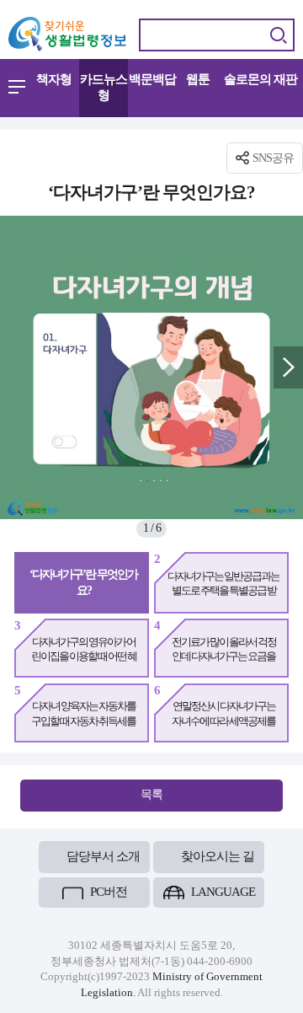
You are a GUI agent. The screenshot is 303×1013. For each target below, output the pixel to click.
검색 (278, 35)
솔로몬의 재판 (260, 79)
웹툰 (198, 79)
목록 (151, 794)
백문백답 (152, 79)
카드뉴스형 (103, 87)
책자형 (54, 79)
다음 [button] (288, 367)
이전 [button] (14, 367)
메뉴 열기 (17, 86)
